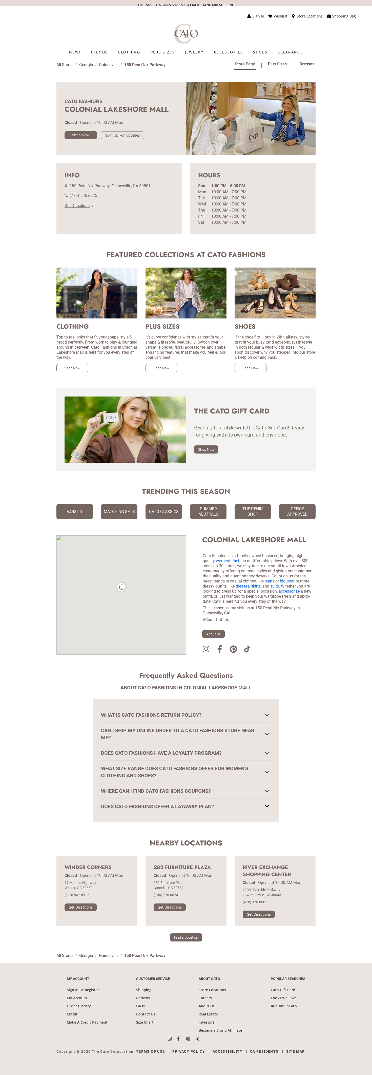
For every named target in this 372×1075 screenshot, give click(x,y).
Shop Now (80, 135)
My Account (77, 997)
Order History (79, 1006)
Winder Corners (88, 867)
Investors (207, 1022)
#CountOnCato (284, 1006)
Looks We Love (284, 997)
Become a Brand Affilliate (220, 1030)
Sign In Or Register (83, 989)
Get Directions (77, 205)
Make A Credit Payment (87, 1022)
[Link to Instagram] (206, 650)
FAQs (140, 1006)
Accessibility (227, 1051)
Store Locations (212, 989)
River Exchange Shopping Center (267, 871)
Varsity (75, 511)
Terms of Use (150, 1051)
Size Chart (145, 1022)
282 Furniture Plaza (182, 867)
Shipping (143, 989)
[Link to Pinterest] (233, 650)
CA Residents (264, 1051)
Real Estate (208, 1014)
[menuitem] (75, 52)
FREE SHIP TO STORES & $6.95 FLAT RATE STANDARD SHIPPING (186, 5)
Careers (205, 997)
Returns (143, 997)
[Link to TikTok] (247, 650)
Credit (72, 1014)
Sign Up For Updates (122, 135)
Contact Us (145, 1014)
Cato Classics (164, 511)
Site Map (295, 1051)
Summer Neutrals (208, 511)
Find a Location (186, 937)
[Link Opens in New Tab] (172, 1038)
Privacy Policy (188, 1051)
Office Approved (297, 511)
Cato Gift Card (283, 989)
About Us (213, 634)
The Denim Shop (252, 511)
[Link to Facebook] (219, 650)
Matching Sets (119, 511)
